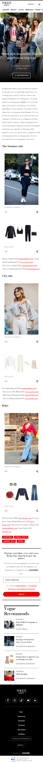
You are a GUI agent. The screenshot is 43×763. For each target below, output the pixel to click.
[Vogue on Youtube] (28, 700)
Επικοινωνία (21, 716)
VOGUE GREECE (22, 629)
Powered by (17, 753)
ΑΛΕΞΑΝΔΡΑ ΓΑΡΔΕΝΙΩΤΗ (21, 66)
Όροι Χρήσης (21, 730)
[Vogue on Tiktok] (21, 700)
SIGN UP (21, 594)
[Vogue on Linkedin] (35, 700)
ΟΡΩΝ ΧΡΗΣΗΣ (21, 586)
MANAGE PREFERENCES (21, 739)
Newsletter (21, 721)
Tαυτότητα (21, 725)
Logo (21, 692)
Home (21, 712)
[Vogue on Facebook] (8, 700)
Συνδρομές (21, 734)
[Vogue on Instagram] (15, 700)
